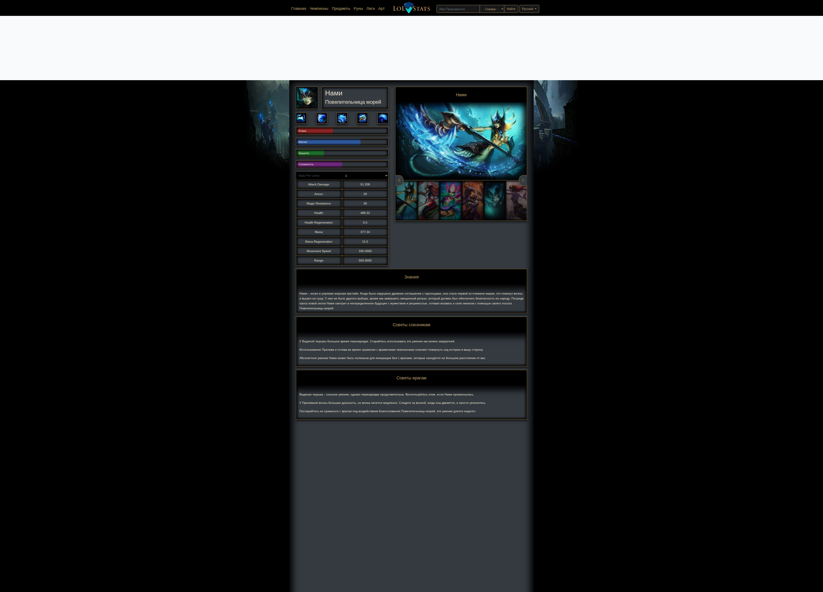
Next (523, 180)
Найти (511, 9)
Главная (299, 8)
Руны (358, 8)
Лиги (370, 8)
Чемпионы (319, 8)
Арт (381, 8)
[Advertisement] (411, 48)
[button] (301, 118)
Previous (399, 180)
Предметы (341, 8)
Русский (528, 9)
